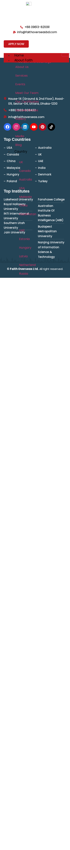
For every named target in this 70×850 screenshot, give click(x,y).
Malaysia (25, 197)
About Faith (23, 60)
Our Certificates (27, 101)
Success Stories (26, 110)
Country (20, 151)
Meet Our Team (26, 93)
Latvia (23, 256)
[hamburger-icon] (66, 54)
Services (21, 75)
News (19, 127)
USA (22, 188)
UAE (22, 230)
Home (19, 55)
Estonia (24, 239)
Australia (25, 179)
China (23, 205)
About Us (22, 67)
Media (19, 136)
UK (21, 162)
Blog (18, 145)
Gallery (20, 119)
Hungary (25, 247)
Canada (25, 171)
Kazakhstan (27, 214)
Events (20, 84)
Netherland (27, 265)
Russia (23, 273)
